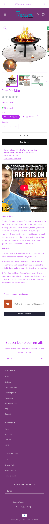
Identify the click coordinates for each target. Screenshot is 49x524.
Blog (6, 408)
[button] (4, 14)
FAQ (6, 459)
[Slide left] (2, 81)
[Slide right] (46, 81)
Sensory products (12, 403)
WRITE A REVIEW (24, 314)
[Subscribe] (41, 358)
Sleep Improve (10, 392)
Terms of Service (11, 476)
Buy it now (24, 142)
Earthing (8, 382)
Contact (8, 414)
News (7, 445)
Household (9, 398)
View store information (12, 158)
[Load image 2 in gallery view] (24, 80)
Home (7, 376)
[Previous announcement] (4, 4)
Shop (7, 429)
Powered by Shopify (32, 520)
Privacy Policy (10, 470)
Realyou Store (20, 520)
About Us (8, 434)
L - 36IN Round (29, 117)
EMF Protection (11, 387)
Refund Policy (10, 465)
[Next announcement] (44, 4)
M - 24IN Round (10, 117)
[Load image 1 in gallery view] (11, 80)
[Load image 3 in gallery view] (37, 80)
